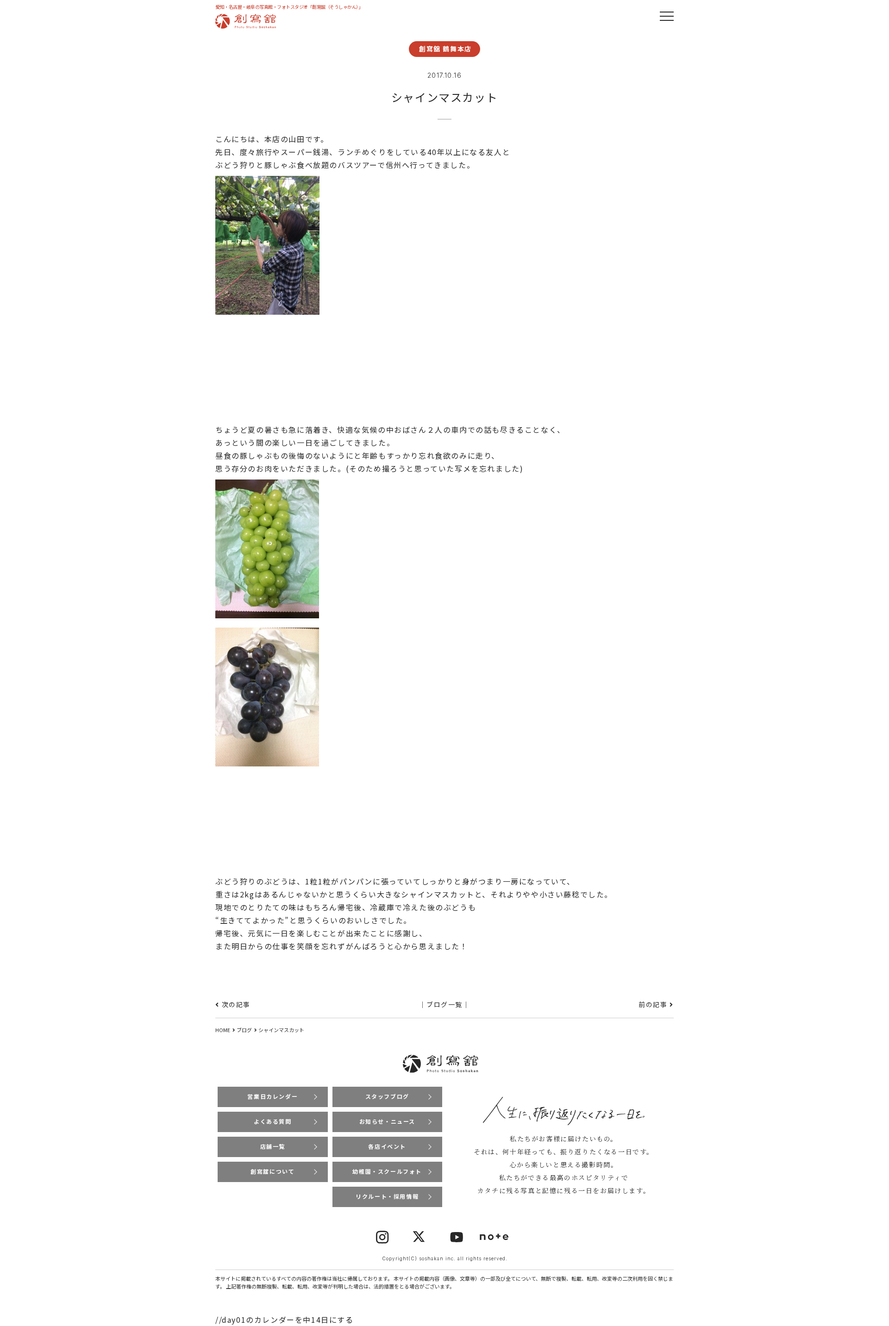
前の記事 (653, 1004)
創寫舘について (272, 1171)
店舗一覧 (272, 1146)
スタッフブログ (387, 1096)
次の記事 (236, 1004)
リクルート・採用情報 (387, 1196)
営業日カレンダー (272, 1096)
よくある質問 (273, 1121)
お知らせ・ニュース (387, 1121)
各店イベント (387, 1146)
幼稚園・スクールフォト (387, 1171)
